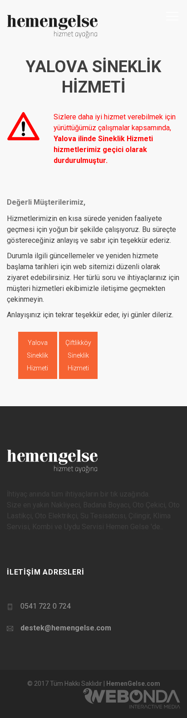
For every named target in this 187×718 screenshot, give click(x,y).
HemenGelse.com (133, 683)
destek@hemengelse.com (65, 628)
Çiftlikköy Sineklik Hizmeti (78, 355)
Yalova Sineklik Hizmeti (37, 355)
